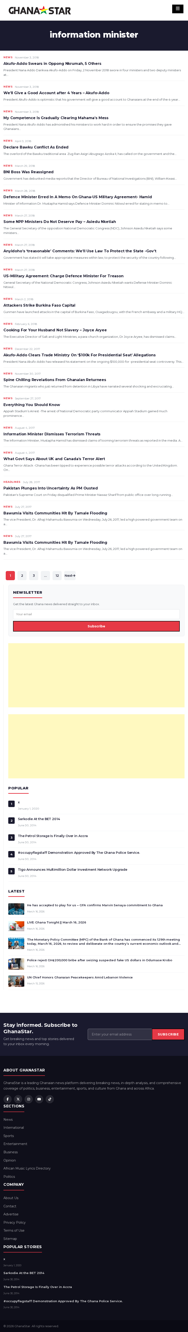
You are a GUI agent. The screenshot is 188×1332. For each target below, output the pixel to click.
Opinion (9, 1160)
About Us (10, 1198)
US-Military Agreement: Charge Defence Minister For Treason (63, 276)
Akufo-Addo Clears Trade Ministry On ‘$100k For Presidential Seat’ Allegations (79, 355)
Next (68, 576)
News (8, 57)
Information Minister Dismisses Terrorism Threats (51, 434)
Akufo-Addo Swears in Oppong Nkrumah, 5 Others (52, 63)
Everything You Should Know (31, 405)
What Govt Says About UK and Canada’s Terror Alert (54, 459)
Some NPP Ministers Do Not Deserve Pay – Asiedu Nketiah (59, 222)
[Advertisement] (96, 675)
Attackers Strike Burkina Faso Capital (39, 305)
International (13, 1128)
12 (57, 576)
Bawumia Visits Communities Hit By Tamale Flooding (55, 513)
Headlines (12, 481)
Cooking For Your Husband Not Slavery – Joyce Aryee (55, 330)
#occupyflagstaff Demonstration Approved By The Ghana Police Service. (79, 853)
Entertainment (15, 1144)
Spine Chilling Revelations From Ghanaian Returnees (54, 380)
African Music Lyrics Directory (27, 1168)
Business (10, 1152)
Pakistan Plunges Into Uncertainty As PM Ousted (50, 488)
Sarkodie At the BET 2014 (39, 819)
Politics (9, 1177)
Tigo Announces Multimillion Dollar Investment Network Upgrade (72, 870)
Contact (9, 1206)
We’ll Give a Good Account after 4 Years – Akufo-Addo (56, 93)
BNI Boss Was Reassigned (28, 172)
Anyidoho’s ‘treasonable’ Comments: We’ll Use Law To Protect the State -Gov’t (79, 251)
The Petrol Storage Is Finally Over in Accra (53, 836)
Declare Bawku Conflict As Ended (36, 147)
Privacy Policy (14, 1222)
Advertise (11, 1214)
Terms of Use (14, 1230)
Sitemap (10, 1239)
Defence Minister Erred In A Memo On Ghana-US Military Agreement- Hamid (77, 197)
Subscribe (96, 626)
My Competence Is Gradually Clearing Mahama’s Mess (55, 118)
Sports (8, 1136)
